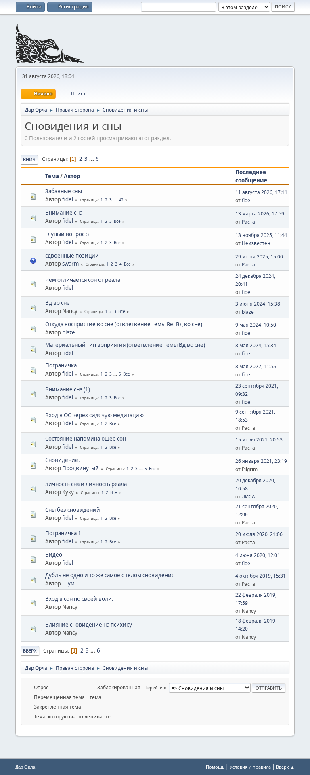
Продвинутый (80, 468)
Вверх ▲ (285, 767)
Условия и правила (250, 767)
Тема (52, 176)
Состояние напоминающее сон (85, 438)
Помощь (215, 767)
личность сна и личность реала (86, 484)
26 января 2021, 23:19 (261, 461)
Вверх (30, 651)
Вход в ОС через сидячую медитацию (94, 415)
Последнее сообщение (251, 176)
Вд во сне (57, 302)
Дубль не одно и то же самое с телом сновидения (109, 575)
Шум (68, 583)
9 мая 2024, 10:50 (255, 324)
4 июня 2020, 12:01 (257, 555)
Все (117, 221)
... (92, 159)
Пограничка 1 (63, 533)
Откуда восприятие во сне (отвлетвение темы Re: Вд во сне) (123, 324)
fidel (67, 199)
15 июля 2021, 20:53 (259, 439)
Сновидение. (62, 460)
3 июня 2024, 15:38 (257, 303)
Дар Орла (25, 766)
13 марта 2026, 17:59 (259, 213)
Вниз (29, 159)
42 (121, 200)
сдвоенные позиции (72, 255)
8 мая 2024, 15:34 (255, 345)
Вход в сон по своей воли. (79, 598)
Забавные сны (63, 191)
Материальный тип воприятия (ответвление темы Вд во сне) (125, 344)
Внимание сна (63, 212)
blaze (248, 311)
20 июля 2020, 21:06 (259, 534)
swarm (70, 263)
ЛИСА (248, 496)
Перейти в (155, 687)
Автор (72, 176)
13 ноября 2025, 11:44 (261, 235)
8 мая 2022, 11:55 (255, 366)
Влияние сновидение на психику (88, 624)
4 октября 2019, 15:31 (260, 575)
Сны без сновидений (72, 509)
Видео (53, 554)
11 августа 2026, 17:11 (261, 192)
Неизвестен (256, 243)
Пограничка (61, 365)
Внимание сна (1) (67, 389)
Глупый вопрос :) (67, 234)
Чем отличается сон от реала (82, 279)
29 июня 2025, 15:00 (259, 256)
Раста (248, 221)
